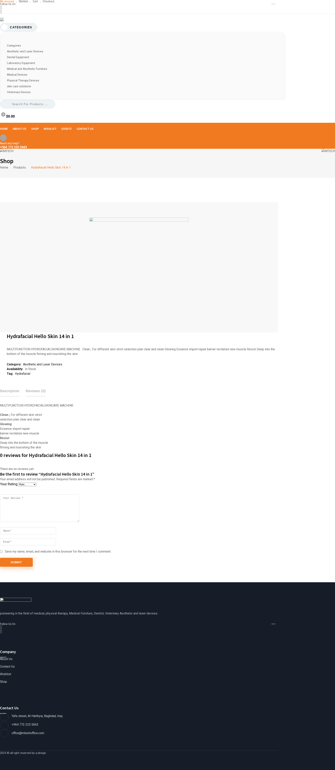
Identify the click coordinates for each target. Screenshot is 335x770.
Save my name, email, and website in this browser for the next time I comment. (58, 551)
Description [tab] (9, 391)
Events (66, 129)
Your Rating (8, 484)
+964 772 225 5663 (13, 147)
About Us (19, 129)
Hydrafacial (22, 373)
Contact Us (85, 129)
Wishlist (23, 1)
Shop (35, 129)
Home (4, 129)
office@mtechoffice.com (28, 733)
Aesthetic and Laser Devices (42, 364)
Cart (35, 1)
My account (7, 1)
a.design (40, 753)
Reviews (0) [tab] (36, 391)
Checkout (48, 1)
